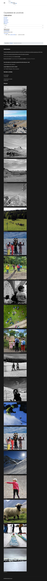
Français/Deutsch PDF (15, 58)
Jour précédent (6, 30)
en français (28, 58)
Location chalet (12, 34)
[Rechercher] (23, 23)
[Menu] (4, 3)
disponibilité (12, 56)
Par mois (5, 18)
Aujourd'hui (6, 21)
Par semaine (6, 19)
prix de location (6, 56)
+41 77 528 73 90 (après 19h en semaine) (11, 68)
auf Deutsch (32, 58)
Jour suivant (6, 33)
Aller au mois (6, 22)
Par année (5, 17)
